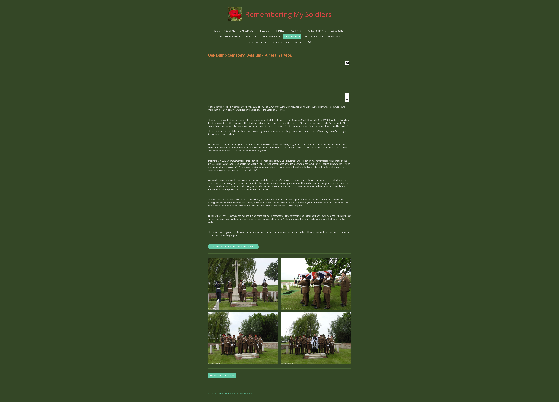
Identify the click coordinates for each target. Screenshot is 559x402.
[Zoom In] (347, 95)
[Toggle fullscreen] (347, 63)
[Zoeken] (310, 42)
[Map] (279, 81)
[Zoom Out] (347, 99)
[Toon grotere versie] (243, 284)
